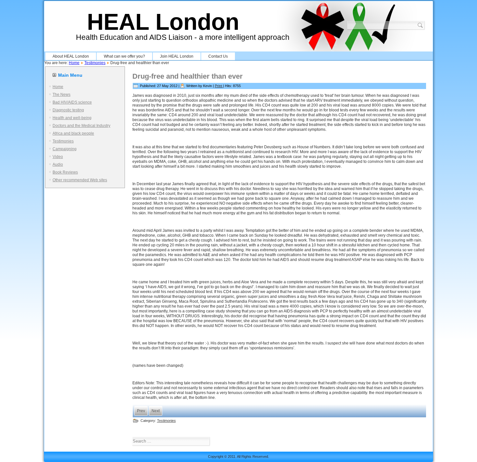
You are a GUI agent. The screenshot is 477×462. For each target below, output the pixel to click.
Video (58, 156)
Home (74, 63)
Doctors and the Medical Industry (81, 125)
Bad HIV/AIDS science (72, 102)
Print (219, 86)
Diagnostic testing (68, 110)
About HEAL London (71, 56)
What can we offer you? (124, 56)
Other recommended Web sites (80, 180)
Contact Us (218, 56)
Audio (58, 164)
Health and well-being (72, 118)
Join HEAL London (176, 56)
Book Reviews (65, 172)
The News (61, 94)
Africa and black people (73, 133)
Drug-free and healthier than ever (187, 76)
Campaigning (65, 149)
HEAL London (163, 22)
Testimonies (94, 63)
